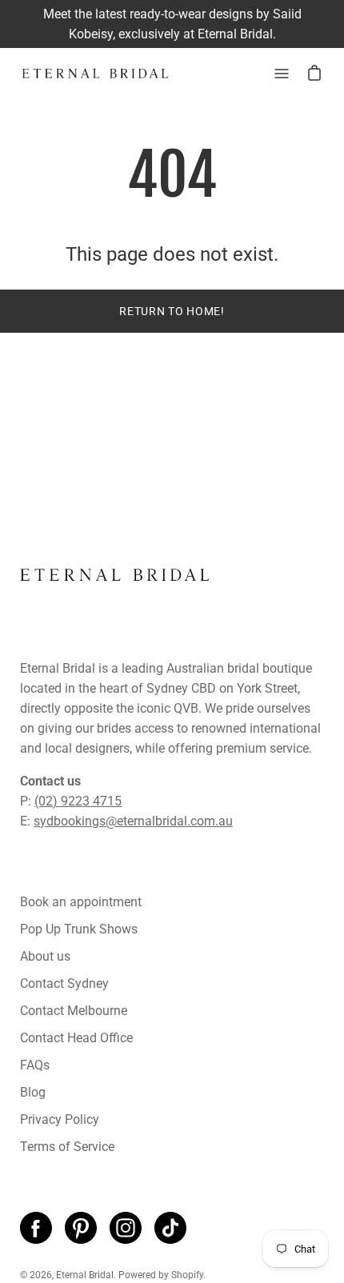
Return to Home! (172, 311)
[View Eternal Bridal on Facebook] (36, 1228)
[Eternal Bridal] (96, 74)
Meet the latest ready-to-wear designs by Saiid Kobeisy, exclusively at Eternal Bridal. (172, 24)
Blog (33, 1092)
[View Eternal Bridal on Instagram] (126, 1228)
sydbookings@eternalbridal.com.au (133, 821)
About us (45, 956)
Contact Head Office (76, 1037)
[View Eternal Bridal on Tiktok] (170, 1228)
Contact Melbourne (73, 1010)
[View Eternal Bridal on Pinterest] (81, 1228)
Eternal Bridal (85, 1275)
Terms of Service (67, 1146)
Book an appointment (81, 901)
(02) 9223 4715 (78, 801)
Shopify (187, 1275)
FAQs (35, 1065)
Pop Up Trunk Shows (79, 929)
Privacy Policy (59, 1119)
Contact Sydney (64, 983)
